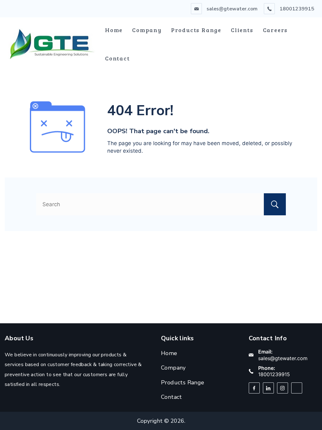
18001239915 (297, 8)
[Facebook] (254, 387)
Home (114, 30)
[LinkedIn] (268, 387)
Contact (117, 58)
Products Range (196, 30)
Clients (242, 30)
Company (147, 30)
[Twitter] (296, 387)
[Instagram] (282, 387)
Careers (275, 30)
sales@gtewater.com (232, 8)
